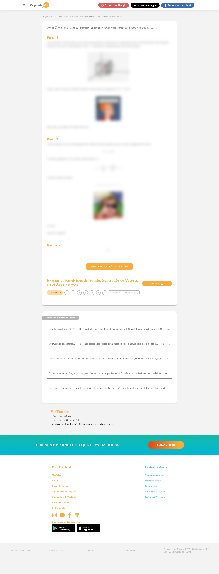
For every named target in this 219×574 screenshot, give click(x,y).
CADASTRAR (166, 444)
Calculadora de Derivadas (64, 497)
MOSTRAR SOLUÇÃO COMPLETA (109, 266)
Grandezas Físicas (71, 17)
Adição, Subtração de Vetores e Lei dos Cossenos (102, 17)
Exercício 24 (55, 292)
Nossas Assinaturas (154, 475)
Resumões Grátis (60, 502)
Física (59, 17)
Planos (90, 550)
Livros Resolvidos (60, 486)
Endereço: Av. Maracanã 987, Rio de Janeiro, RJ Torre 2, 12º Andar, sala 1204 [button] (186, 550)
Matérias (56, 475)
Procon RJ (130, 550)
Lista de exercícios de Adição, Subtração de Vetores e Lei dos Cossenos (83, 424)
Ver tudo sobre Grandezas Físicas (67, 420)
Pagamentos (151, 486)
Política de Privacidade (21, 550)
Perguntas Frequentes (155, 497)
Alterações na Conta (155, 491)
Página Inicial (48, 17)
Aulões (55, 480)
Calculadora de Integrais (64, 491)
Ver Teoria (155, 283)
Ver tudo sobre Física (62, 416)
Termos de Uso (56, 550)
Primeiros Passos (153, 480)
